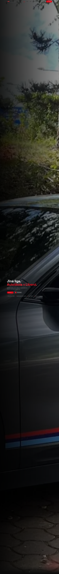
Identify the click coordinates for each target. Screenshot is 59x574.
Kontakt (38, 1)
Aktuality (34, 1)
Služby (27, 1)
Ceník (30, 1)
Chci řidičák (49, 1)
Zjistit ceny (9, 292)
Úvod (24, 1)
